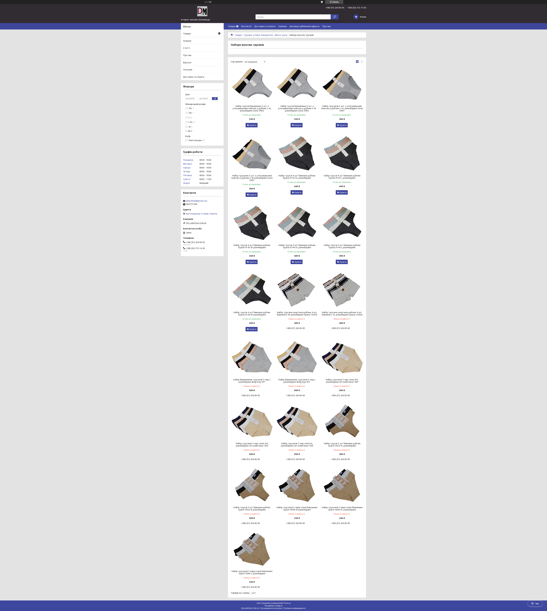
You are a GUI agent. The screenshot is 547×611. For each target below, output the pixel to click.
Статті (186, 47)
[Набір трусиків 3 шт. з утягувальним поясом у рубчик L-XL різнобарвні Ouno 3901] (342, 84)
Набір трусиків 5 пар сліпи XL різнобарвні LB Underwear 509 (297, 444)
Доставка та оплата (264, 26)
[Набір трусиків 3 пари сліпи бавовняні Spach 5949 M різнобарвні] (297, 485)
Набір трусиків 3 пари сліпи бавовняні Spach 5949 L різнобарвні (251, 572)
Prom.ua (287, 603)
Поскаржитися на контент (271, 608)
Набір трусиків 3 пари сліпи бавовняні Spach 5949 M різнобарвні (296, 508)
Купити (252, 125)
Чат (537, 603)
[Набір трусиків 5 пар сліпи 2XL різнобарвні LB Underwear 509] (252, 421)
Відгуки (187, 62)
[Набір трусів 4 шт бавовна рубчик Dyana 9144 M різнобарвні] (252, 290)
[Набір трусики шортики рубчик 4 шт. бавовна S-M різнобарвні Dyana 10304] (297, 290)
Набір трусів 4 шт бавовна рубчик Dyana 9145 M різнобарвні (251, 246)
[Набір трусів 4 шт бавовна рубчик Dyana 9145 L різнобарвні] (342, 154)
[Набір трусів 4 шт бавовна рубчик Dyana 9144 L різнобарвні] (342, 223)
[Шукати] (334, 16)
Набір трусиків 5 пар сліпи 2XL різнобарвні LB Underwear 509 (252, 444)
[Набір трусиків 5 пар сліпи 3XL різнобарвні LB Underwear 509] (342, 358)
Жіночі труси (281, 35)
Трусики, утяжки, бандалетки (258, 35)
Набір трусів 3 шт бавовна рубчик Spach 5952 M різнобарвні (251, 508)
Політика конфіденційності (295, 608)
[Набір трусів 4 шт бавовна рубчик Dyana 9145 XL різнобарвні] (297, 154)
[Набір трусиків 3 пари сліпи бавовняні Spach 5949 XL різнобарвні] (342, 485)
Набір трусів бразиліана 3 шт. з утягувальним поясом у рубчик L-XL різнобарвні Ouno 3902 (252, 108)
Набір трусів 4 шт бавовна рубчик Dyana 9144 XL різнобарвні (296, 246)
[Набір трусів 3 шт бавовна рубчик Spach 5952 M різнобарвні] (252, 485)
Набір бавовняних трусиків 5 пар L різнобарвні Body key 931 (252, 380)
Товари (232, 26)
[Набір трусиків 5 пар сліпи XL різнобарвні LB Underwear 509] (297, 421)
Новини (187, 40)
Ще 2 (190, 131)
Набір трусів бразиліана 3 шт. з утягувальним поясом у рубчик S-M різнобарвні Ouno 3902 (297, 108)
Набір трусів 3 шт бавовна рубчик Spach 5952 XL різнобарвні (342, 444)
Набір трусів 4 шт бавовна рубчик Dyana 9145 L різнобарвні (342, 176)
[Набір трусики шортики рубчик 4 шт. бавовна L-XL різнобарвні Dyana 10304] (342, 290)
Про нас (326, 26)
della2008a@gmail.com (196, 201)
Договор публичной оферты (304, 26)
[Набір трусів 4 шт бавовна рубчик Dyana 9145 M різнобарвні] (252, 223)
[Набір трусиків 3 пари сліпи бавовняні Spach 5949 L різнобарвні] (252, 549)
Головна (282, 26)
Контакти (246, 26)
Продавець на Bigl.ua (273, 605)
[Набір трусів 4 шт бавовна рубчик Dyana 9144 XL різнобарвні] (297, 223)
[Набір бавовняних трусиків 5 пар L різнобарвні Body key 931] (252, 358)
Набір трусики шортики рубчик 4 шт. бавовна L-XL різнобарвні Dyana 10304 (342, 313)
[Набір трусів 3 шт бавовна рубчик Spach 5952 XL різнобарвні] (342, 421)
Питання (187, 69)
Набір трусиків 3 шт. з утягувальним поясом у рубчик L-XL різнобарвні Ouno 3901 (342, 108)
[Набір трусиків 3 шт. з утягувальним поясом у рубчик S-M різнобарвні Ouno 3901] (252, 154)
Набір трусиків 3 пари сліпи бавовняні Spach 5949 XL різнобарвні (342, 508)
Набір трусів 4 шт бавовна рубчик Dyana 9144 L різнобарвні (342, 246)
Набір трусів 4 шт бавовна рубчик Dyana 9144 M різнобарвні (251, 313)
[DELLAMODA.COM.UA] (202, 11)
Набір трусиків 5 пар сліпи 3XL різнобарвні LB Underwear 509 (342, 380)
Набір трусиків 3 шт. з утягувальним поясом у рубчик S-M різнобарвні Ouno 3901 (252, 177)
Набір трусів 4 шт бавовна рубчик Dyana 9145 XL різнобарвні (296, 176)
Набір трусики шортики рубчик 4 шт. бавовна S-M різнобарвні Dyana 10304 (297, 313)
